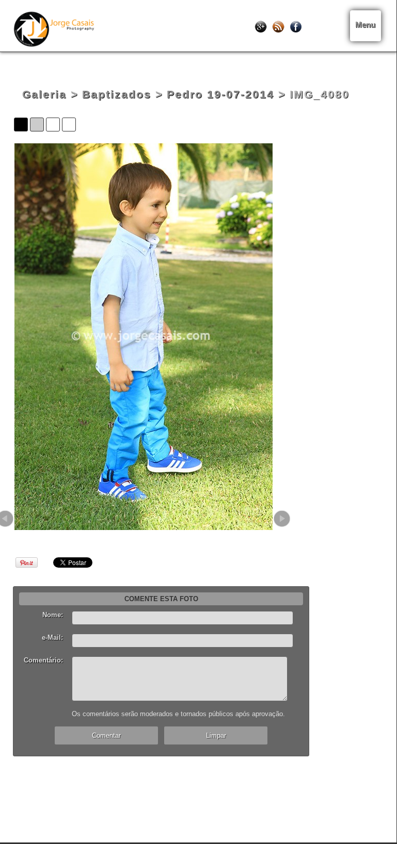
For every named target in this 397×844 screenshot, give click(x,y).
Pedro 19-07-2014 (220, 94)
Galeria (44, 94)
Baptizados (116, 94)
